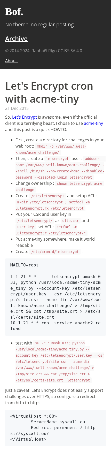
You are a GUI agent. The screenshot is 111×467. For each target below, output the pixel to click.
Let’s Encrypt (24, 117)
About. (11, 61)
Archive (16, 38)
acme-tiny (93, 123)
